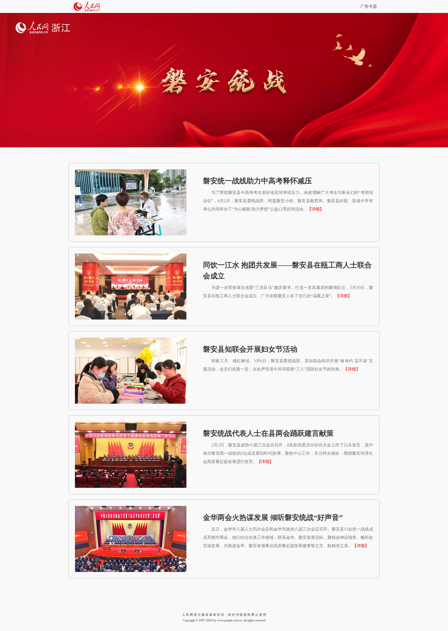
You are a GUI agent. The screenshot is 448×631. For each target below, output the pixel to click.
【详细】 (315, 209)
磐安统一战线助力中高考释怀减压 (257, 181)
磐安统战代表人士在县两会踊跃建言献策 (268, 433)
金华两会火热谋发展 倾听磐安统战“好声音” (273, 517)
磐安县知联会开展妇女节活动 (250, 349)
